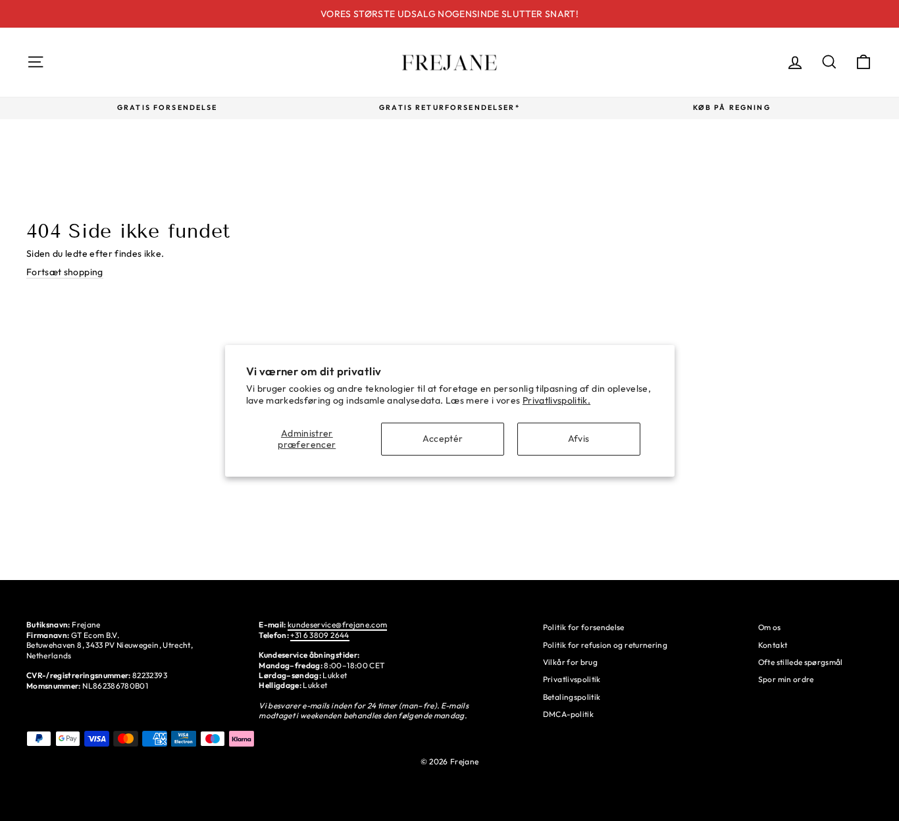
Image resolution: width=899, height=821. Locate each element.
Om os (769, 627)
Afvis (579, 438)
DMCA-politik (568, 714)
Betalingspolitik (572, 697)
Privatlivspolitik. (556, 400)
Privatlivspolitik (572, 679)
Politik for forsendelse (584, 627)
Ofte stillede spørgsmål (800, 662)
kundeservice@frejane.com (337, 624)
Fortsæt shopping (64, 272)
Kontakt (772, 645)
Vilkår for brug (570, 662)
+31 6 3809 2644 (319, 635)
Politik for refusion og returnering (605, 645)
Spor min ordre (786, 679)
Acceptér (443, 438)
